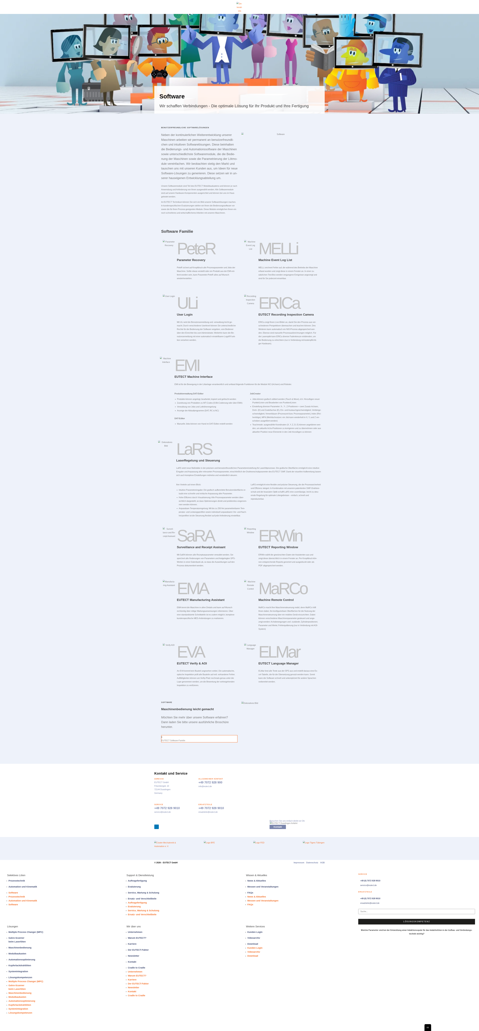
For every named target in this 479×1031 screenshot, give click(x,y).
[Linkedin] (156, 827)
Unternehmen (135, 932)
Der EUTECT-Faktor (138, 950)
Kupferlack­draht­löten (19, 965)
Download (252, 944)
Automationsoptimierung (21, 959)
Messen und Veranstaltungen (262, 886)
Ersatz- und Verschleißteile (142, 898)
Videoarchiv (253, 938)
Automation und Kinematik (22, 886)
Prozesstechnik (16, 880)
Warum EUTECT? (137, 938)
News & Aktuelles (256, 880)
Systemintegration (18, 971)
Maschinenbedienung (19, 947)
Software (13, 892)
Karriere (132, 944)
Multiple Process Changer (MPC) (25, 932)
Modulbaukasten (17, 953)
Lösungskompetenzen (20, 977)
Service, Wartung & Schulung (143, 892)
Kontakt (132, 962)
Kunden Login (254, 932)
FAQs (250, 892)
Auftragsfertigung (137, 880)
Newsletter (133, 956)
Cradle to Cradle (136, 967)
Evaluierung (134, 886)
